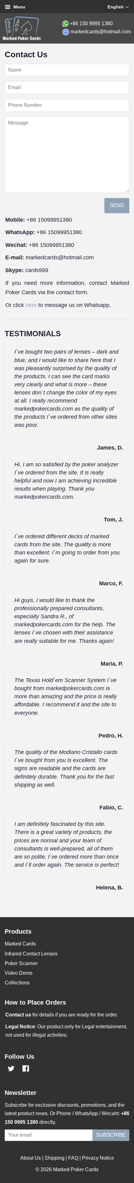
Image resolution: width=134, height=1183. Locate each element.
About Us (30, 1158)
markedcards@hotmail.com (100, 31)
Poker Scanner (21, 963)
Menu (18, 6)
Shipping (55, 1158)
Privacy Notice (98, 1158)
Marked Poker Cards (75, 1169)
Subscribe (111, 1135)
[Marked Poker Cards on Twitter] (11, 1069)
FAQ (73, 1158)
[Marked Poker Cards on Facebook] (25, 1069)
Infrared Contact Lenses (31, 953)
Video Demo (18, 973)
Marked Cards (20, 943)
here (31, 305)
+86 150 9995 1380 (91, 23)
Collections (17, 982)
